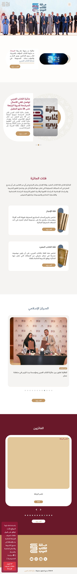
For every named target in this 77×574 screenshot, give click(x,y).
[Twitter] (45, 559)
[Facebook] (41, 559)
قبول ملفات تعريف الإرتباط (9, 566)
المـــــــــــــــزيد (15, 66)
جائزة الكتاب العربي (29, 570)
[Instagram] (36, 559)
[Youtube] (31, 559)
